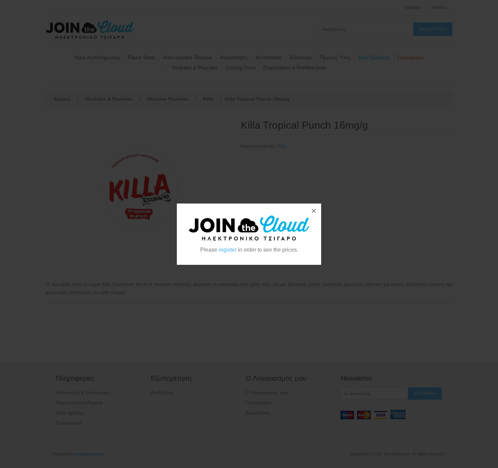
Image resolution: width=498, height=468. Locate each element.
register (227, 250)
